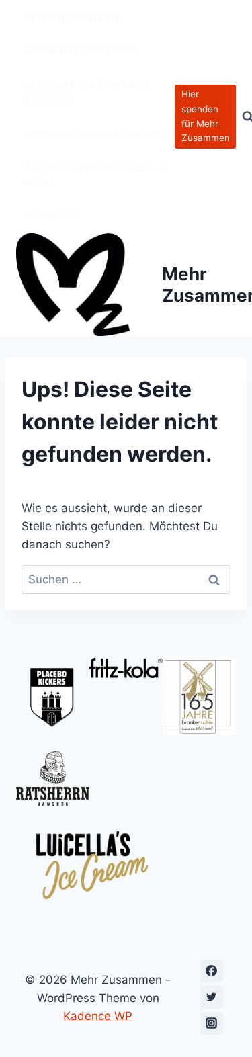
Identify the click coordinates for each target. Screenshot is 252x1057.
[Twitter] (211, 997)
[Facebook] (211, 971)
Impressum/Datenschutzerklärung (95, 133)
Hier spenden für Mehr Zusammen (205, 116)
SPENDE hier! (50, 216)
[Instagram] (211, 1023)
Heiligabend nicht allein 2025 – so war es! (94, 174)
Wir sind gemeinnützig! (71, 16)
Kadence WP (97, 1016)
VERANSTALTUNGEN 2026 (80, 50)
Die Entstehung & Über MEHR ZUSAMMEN (85, 92)
